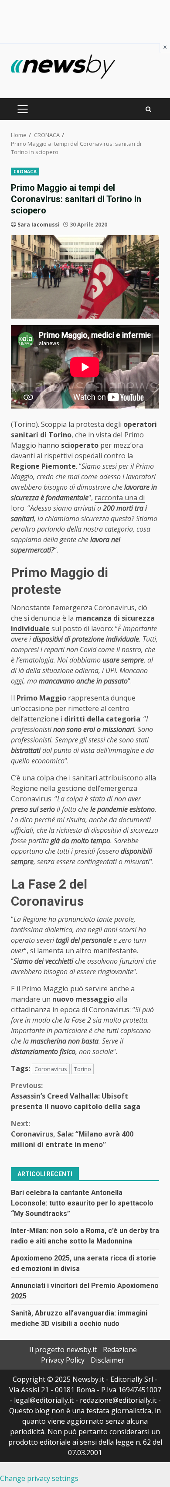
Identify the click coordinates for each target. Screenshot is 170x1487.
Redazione (120, 1349)
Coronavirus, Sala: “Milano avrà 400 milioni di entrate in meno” (72, 1134)
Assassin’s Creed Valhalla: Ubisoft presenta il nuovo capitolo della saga (75, 1096)
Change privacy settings (39, 1478)
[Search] (148, 109)
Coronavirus (50, 1069)
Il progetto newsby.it (63, 1349)
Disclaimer (108, 1360)
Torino (82, 1069)
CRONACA (25, 171)
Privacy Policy (63, 1360)
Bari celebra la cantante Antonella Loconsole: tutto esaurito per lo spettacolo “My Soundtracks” (82, 1203)
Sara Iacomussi (38, 224)
